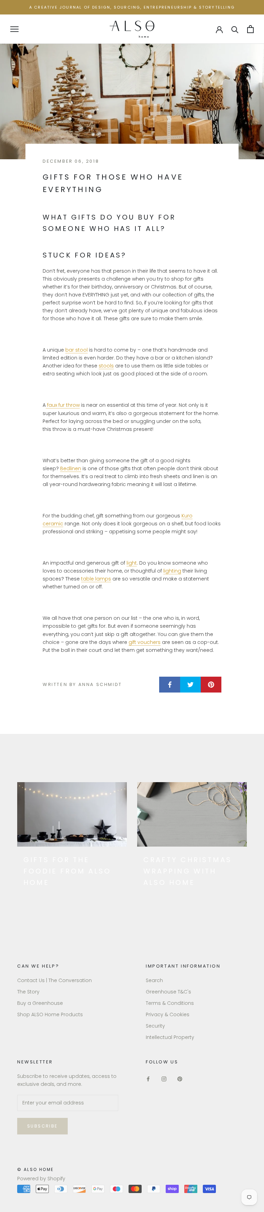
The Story (28, 991)
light (131, 562)
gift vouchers (145, 642)
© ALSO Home (35, 1169)
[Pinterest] (179, 1078)
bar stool (76, 349)
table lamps (96, 578)
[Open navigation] (14, 29)
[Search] (235, 29)
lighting (172, 570)
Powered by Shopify (41, 1178)
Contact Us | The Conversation (54, 980)
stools (106, 365)
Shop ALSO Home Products (50, 1014)
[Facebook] (148, 1078)
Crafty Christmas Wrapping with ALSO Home (187, 871)
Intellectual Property (170, 1037)
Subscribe (42, 1126)
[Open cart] (250, 29)
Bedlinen (70, 468)
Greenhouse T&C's (168, 991)
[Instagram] (164, 1078)
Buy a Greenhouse (40, 1003)
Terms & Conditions (170, 1003)
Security (155, 1025)
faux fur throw (63, 405)
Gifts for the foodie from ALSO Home (67, 871)
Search (154, 980)
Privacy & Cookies (167, 1014)
